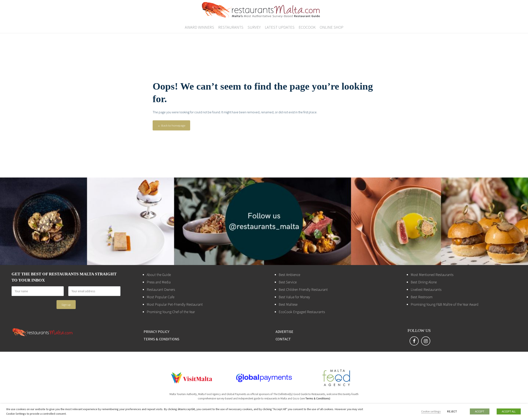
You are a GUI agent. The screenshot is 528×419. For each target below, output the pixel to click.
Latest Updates (280, 27)
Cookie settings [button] (431, 411)
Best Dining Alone (424, 282)
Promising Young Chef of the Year (171, 311)
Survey (254, 27)
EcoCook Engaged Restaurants (302, 311)
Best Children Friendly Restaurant (303, 289)
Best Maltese (288, 304)
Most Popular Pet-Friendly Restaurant (175, 304)
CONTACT (283, 339)
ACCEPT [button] (479, 411)
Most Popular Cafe (160, 297)
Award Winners (199, 27)
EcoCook (307, 27)
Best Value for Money (294, 297)
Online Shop (331, 27)
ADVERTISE (284, 331)
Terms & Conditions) (317, 398)
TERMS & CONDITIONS (161, 339)
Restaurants (230, 27)
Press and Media (159, 282)
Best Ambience (289, 274)
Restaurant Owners (161, 289)
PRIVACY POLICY (156, 331)
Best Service (288, 282)
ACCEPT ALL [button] (509, 411)
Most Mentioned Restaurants (432, 274)
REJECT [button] (452, 411)
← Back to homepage (171, 125)
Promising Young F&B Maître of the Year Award (444, 304)
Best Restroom (422, 297)
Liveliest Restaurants (426, 289)
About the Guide (159, 274)
